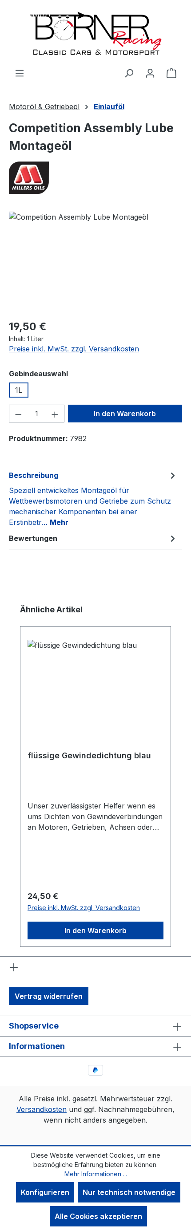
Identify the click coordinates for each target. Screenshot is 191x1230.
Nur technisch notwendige (129, 1192)
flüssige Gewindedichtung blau (89, 755)
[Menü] (19, 73)
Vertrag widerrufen (49, 996)
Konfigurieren (45, 1192)
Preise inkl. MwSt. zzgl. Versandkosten (74, 348)
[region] (95, 261)
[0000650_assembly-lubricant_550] (95, 261)
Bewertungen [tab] (33, 538)
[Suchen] (128, 73)
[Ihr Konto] (150, 73)
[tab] (93, 498)
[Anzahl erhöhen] (55, 413)
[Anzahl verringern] (18, 413)
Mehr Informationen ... (95, 1174)
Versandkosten (41, 1109)
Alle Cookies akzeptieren (98, 1216)
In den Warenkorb (125, 413)
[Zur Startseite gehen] (95, 34)
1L (18, 390)
